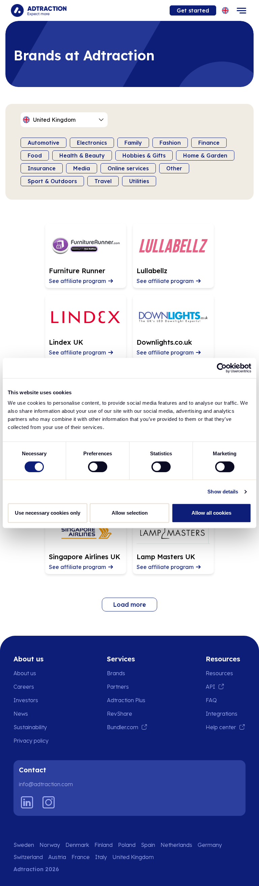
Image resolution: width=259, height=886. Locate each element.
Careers (23, 686)
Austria (57, 857)
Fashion (170, 142)
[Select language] (225, 10)
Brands (116, 673)
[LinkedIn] (27, 802)
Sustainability (30, 727)
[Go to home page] (38, 10)
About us (24, 673)
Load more (129, 604)
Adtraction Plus (126, 700)
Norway (49, 844)
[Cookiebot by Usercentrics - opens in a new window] (221, 368)
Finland (103, 844)
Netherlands (176, 844)
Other (174, 168)
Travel (103, 181)
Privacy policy (31, 740)
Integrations (221, 713)
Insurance (42, 168)
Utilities (139, 181)
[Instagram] (48, 802)
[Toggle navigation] (241, 10)
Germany (210, 844)
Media (81, 168)
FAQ (211, 700)
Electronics (92, 142)
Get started (193, 10)
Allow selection (130, 513)
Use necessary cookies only (47, 513)
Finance (209, 142)
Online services (128, 168)
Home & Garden (205, 155)
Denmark (77, 844)
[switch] (97, 466)
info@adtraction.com (46, 784)
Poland (127, 844)
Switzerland (28, 857)
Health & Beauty (82, 155)
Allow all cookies (211, 513)
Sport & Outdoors (52, 181)
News (20, 713)
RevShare (119, 713)
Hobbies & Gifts (144, 155)
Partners (118, 686)
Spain (148, 844)
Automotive (43, 142)
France (80, 857)
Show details (222, 491)
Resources (219, 673)
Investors (25, 700)
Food (35, 155)
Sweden (23, 844)
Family (133, 142)
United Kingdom (133, 857)
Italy (101, 857)
